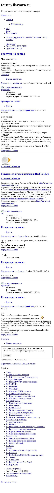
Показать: (7, 348)
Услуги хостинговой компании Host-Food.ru (25, 174)
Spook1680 (5, 90)
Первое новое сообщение (12, 83)
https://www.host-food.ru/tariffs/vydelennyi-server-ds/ (22, 199)
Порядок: (25, 351)
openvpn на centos (13, 53)
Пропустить (6, 15)
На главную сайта (8, 482)
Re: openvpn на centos (12, 227)
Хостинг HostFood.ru (10, 167)
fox (2, 213)
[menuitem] (17, 24)
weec (14, 59)
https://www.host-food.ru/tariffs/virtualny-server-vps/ (30, 190)
